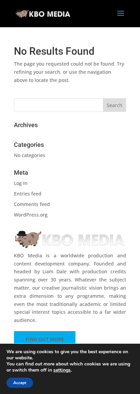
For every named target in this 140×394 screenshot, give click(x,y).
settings (62, 370)
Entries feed (27, 193)
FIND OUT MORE (44, 339)
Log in (21, 183)
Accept (19, 383)
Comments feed (32, 204)
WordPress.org (31, 214)
